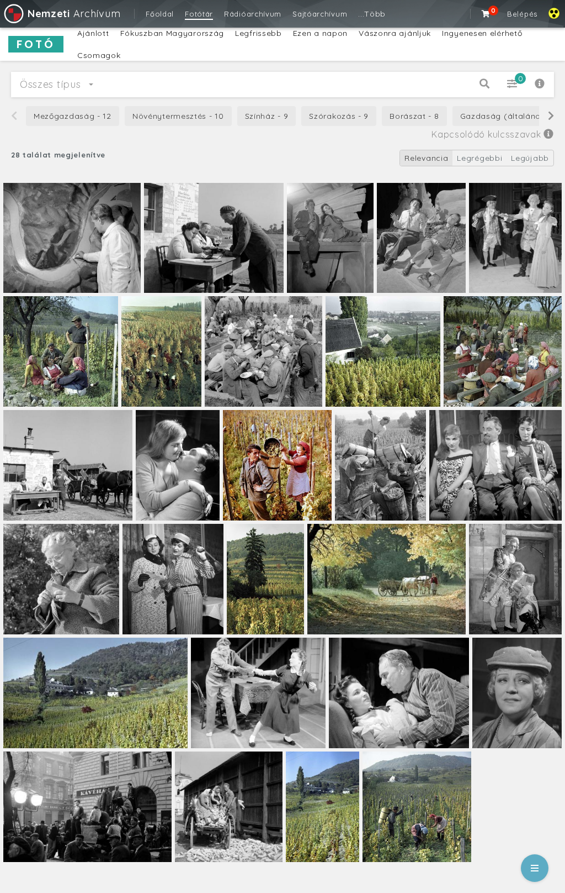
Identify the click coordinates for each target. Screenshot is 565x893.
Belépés (522, 13)
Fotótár (199, 13)
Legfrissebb (258, 33)
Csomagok (99, 55)
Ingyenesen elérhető (482, 33)
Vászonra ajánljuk (395, 33)
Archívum (74, 13)
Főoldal (160, 13)
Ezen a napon (320, 33)
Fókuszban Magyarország (172, 33)
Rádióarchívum (252, 13)
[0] (486, 13)
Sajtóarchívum (319, 13)
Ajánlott (93, 33)
